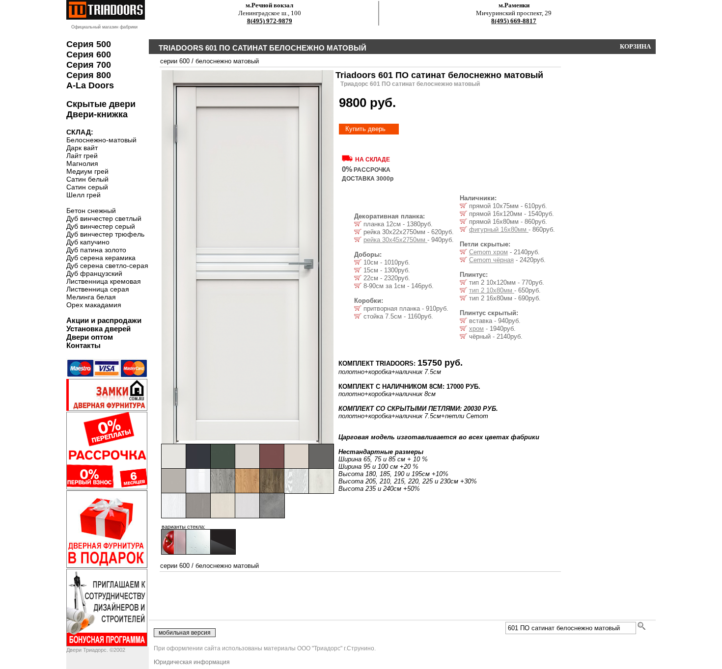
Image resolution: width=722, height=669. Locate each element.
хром (476, 328)
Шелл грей (83, 195)
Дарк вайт (82, 148)
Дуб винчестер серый (100, 226)
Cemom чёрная (491, 260)
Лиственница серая (97, 289)
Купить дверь (365, 129)
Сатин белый (87, 179)
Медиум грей (87, 171)
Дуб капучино (88, 242)
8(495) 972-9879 (269, 21)
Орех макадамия (93, 305)
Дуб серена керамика (101, 258)
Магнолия (82, 163)
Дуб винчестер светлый (103, 218)
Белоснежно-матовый (101, 140)
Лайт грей (82, 156)
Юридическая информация (192, 662)
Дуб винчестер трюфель (105, 234)
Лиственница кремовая (103, 281)
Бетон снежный (91, 210)
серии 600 (175, 61)
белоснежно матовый (227, 61)
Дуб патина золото (96, 250)
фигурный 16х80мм (498, 229)
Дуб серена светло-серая (107, 265)
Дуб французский (94, 273)
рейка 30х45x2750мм (395, 239)
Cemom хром (488, 252)
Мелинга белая (91, 297)
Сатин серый (87, 187)
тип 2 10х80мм (491, 290)
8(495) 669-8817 (513, 21)
